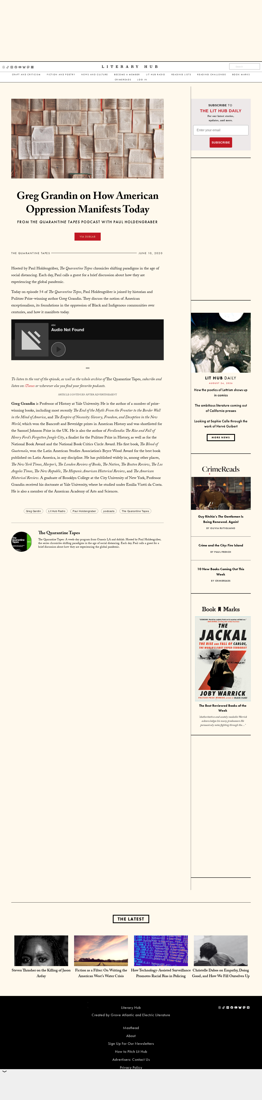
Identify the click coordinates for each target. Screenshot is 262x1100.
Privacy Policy (131, 1067)
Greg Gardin (33, 511)
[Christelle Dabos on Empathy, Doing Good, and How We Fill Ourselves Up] (221, 962)
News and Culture (94, 74)
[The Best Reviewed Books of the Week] (223, 659)
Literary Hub (131, 67)
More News (221, 437)
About (131, 1035)
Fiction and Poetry (61, 74)
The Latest (131, 919)
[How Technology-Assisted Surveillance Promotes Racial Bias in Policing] (161, 962)
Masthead (131, 1027)
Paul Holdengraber (84, 511)
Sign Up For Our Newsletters (131, 1043)
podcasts (108, 511)
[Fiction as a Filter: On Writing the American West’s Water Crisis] (101, 962)
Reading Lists (181, 74)
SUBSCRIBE (221, 142)
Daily (220, 378)
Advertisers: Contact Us (131, 1059)
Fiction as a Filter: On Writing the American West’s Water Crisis (101, 974)
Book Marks (241, 74)
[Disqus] (87, 603)
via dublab (88, 236)
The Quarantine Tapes (30, 253)
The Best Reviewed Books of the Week (222, 708)
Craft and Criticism (26, 74)
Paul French (222, 552)
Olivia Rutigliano (222, 528)
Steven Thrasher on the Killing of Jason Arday (41, 974)
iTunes (30, 386)
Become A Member (127, 74)
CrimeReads (123, 79)
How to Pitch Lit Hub (131, 1051)
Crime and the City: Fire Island (221, 545)
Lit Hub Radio (155, 74)
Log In (142, 79)
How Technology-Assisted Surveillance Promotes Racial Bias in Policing (161, 974)
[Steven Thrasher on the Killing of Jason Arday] (41, 962)
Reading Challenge (211, 74)
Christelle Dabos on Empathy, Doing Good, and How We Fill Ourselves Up (221, 974)
